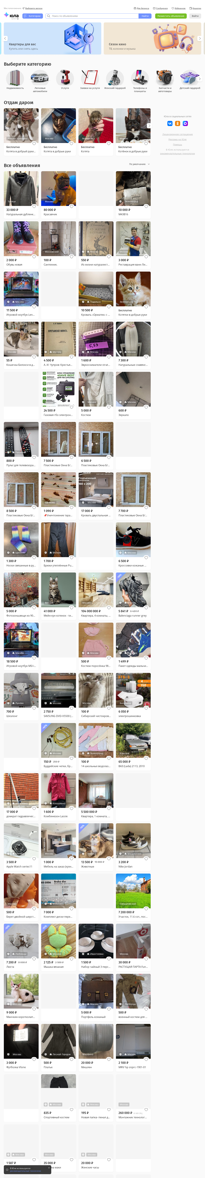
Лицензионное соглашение (177, 134)
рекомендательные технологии (177, 153)
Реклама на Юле (177, 139)
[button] (34, 143)
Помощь (177, 144)
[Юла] (11, 14)
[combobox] (92, 16)
